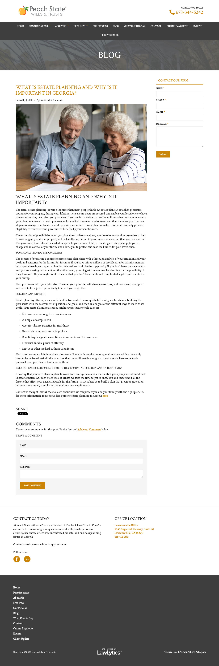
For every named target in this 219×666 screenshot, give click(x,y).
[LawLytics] (109, 652)
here (105, 395)
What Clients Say (134, 26)
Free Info (79, 26)
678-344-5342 (189, 12)
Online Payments (177, 26)
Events (197, 26)
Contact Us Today (31, 518)
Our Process (100, 26)
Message (25, 467)
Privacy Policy (186, 652)
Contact (156, 26)
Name (23, 445)
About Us (60, 26)
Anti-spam (201, 652)
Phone (161, 100)
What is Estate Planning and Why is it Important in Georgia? (66, 90)
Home (20, 26)
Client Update (109, 35)
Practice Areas (38, 26)
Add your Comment (89, 429)
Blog (116, 26)
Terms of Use (170, 652)
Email (23, 456)
